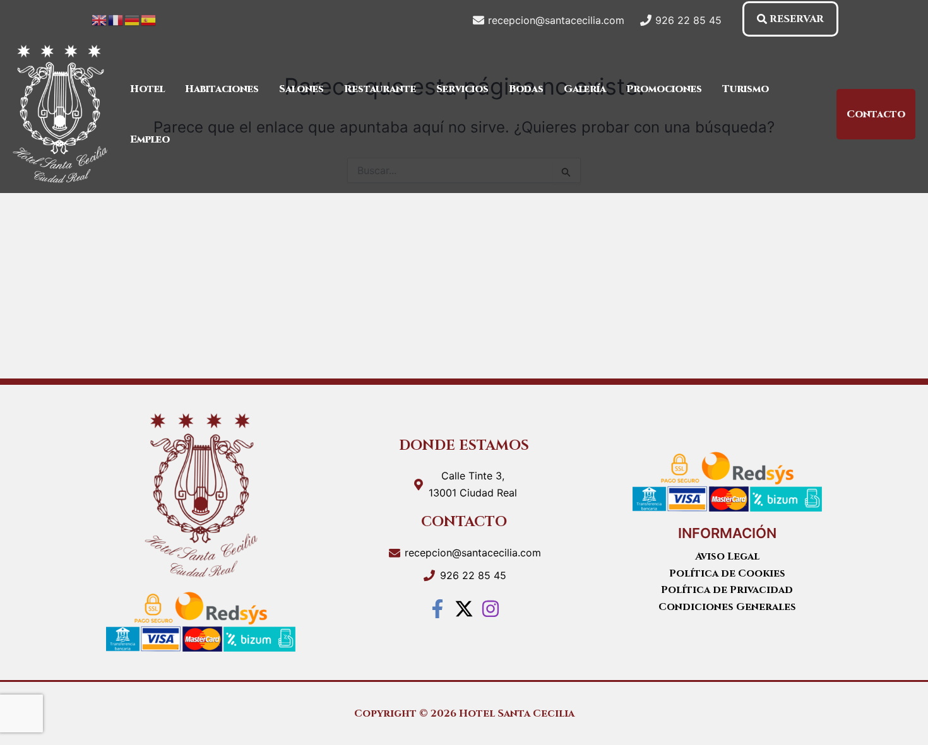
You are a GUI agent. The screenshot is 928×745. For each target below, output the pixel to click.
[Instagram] (490, 608)
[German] (132, 19)
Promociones (664, 89)
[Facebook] (437, 608)
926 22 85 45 (473, 575)
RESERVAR (797, 19)
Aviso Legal (727, 556)
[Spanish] (149, 19)
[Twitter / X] (464, 608)
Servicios (462, 89)
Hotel (147, 89)
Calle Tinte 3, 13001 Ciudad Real (473, 483)
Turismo (745, 89)
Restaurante (380, 89)
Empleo (150, 139)
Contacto (876, 114)
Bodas (526, 89)
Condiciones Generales (727, 607)
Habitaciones (222, 89)
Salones (301, 89)
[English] (100, 19)
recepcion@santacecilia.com (473, 552)
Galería (585, 89)
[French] (116, 19)
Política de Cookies (727, 573)
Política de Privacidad (727, 590)
